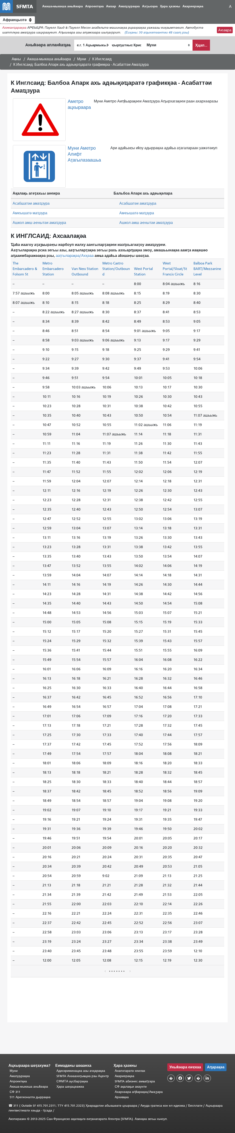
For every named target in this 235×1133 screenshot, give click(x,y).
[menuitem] (62, 6)
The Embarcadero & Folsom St (25, 268)
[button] (17, 20)
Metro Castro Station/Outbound (116, 268)
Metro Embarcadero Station (53, 268)
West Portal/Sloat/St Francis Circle (175, 268)
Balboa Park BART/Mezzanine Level (207, 268)
